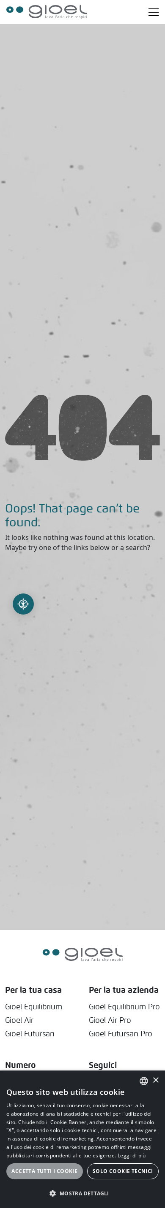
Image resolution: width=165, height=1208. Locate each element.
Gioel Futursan (30, 1033)
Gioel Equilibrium (33, 1006)
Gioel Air (19, 1020)
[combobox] (144, 1081)
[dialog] (82, 1139)
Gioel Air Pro (110, 1020)
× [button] (155, 1080)
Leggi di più (132, 1155)
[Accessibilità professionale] (23, 604)
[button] (82, 1193)
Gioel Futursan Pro (120, 1033)
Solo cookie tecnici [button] (123, 1171)
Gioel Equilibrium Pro (124, 1006)
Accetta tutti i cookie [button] (44, 1171)
